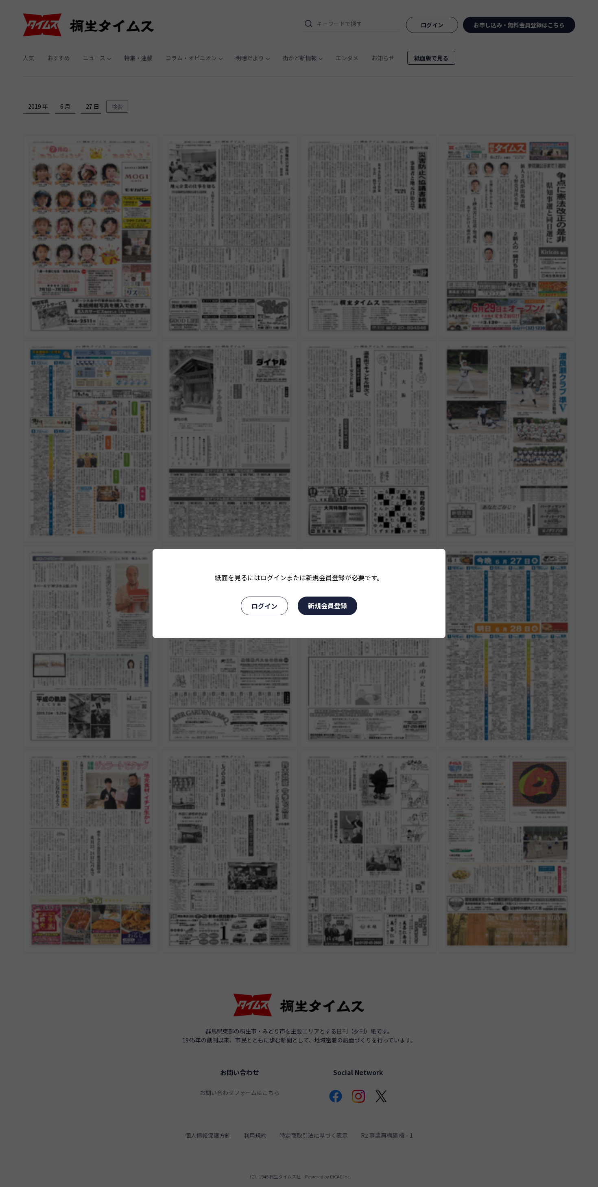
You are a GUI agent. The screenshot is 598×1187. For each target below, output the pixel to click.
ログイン (264, 606)
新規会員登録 (327, 605)
